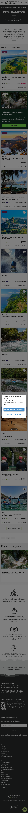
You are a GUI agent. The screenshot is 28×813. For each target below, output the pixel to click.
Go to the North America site (14, 409)
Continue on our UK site (14, 414)
